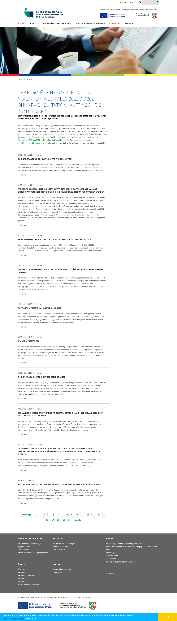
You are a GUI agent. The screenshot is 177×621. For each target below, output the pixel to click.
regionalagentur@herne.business (123, 562)
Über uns (34, 23)
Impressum (110, 573)
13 (93, 514)
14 (99, 514)
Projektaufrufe (59, 549)
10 (77, 514)
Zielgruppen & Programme (90, 23)
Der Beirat (22, 581)
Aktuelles (114, 23)
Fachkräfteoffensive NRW (57, 23)
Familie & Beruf (24, 549)
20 (69, 520)
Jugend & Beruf (24, 546)
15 (104, 514)
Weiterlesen (25, 175)
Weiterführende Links (62, 569)
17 (53, 520)
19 (64, 520)
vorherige (26, 514)
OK (167, 617)
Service (129, 23)
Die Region (22, 572)
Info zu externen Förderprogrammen (33, 552)
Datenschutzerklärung (13, 618)
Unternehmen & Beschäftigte (29, 543)
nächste (77, 520)
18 (58, 520)
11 (82, 514)
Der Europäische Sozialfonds (29, 584)
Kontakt (123, 2)
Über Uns (21, 569)
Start (21, 23)
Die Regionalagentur (26, 575)
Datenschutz (58, 572)
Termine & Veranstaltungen (64, 543)
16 (47, 520)
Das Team (22, 578)
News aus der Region (62, 546)
